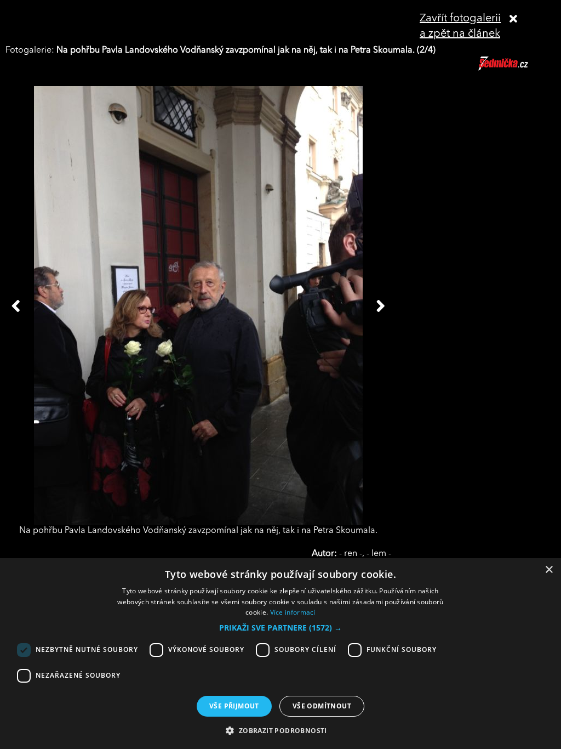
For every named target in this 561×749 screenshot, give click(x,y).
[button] (280, 627)
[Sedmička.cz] (517, 68)
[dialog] (280, 653)
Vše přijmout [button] (234, 706)
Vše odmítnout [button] (322, 706)
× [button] (549, 570)
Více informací (293, 612)
